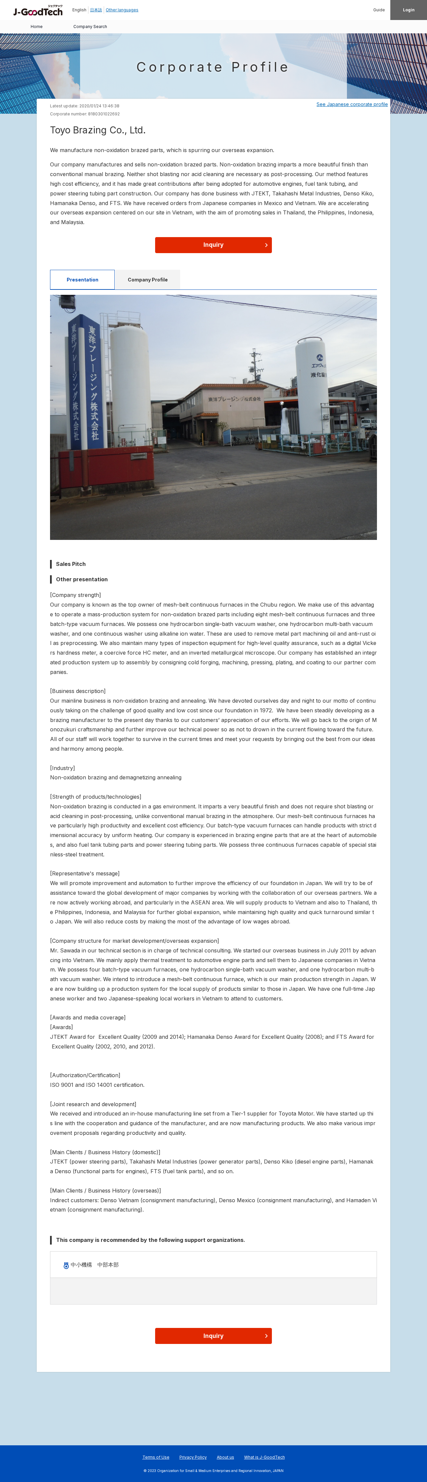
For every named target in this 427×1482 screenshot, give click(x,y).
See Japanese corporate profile (352, 104)
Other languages (122, 9)
